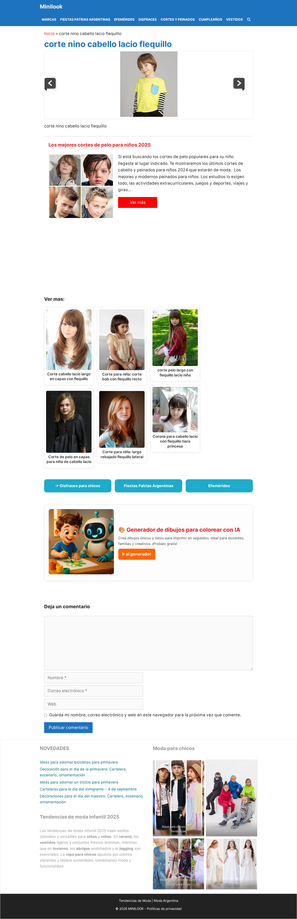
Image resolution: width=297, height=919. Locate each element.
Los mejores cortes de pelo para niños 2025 (99, 145)
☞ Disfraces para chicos (77, 485)
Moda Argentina (166, 901)
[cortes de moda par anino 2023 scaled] (238, 89)
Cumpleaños (210, 19)
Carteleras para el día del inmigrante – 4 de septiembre (88, 789)
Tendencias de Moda (135, 901)
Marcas (49, 19)
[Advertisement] (154, 259)
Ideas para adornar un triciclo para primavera (79, 782)
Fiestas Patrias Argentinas (85, 19)
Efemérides (124, 19)
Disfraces (147, 19)
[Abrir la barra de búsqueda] (249, 19)
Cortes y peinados (178, 19)
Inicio (49, 33)
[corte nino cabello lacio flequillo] (149, 115)
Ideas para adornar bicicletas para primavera (79, 762)
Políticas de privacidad (164, 909)
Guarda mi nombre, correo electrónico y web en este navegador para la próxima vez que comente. (145, 714)
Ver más (138, 202)
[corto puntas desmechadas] (50, 89)
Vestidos (234, 19)
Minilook (51, 6)
